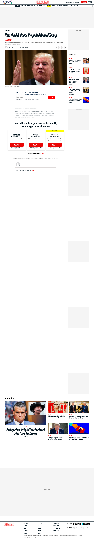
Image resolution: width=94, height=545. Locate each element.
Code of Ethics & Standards (52, 535)
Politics (49, 6)
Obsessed (39, 6)
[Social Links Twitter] (76, 528)
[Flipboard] (87, 528)
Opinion (54, 6)
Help (41, 535)
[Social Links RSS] (84, 528)
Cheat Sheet (23, 6)
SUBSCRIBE (84, 2)
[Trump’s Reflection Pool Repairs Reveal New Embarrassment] (86, 83)
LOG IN (90, 2)
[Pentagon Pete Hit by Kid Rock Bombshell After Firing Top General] (86, 63)
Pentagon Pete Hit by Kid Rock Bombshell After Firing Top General (25, 432)
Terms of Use (31, 99)
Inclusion (61, 535)
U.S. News (71, 6)
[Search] (92, 6)
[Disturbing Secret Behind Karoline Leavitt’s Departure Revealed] (86, 73)
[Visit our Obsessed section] (11, 2)
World (39, 528)
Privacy (44, 535)
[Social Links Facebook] (73, 528)
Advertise (37, 535)
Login (42, 153)
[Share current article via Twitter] (59, 47)
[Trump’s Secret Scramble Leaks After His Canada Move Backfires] (86, 92)
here (33, 170)
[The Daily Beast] (42, 2)
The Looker (30, 6)
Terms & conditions (67, 535)
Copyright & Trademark (77, 535)
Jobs (34, 535)
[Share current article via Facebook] (57, 47)
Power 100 (59, 6)
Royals (44, 6)
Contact (28, 535)
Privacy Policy (37, 99)
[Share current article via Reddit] (65, 47)
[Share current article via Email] (62, 47)
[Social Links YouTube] (82, 528)
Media (35, 6)
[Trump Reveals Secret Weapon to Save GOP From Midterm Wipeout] (86, 102)
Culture (39, 530)
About (24, 535)
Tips (31, 535)
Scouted (76, 6)
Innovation (65, 6)
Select (16, 145)
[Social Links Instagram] (79, 528)
